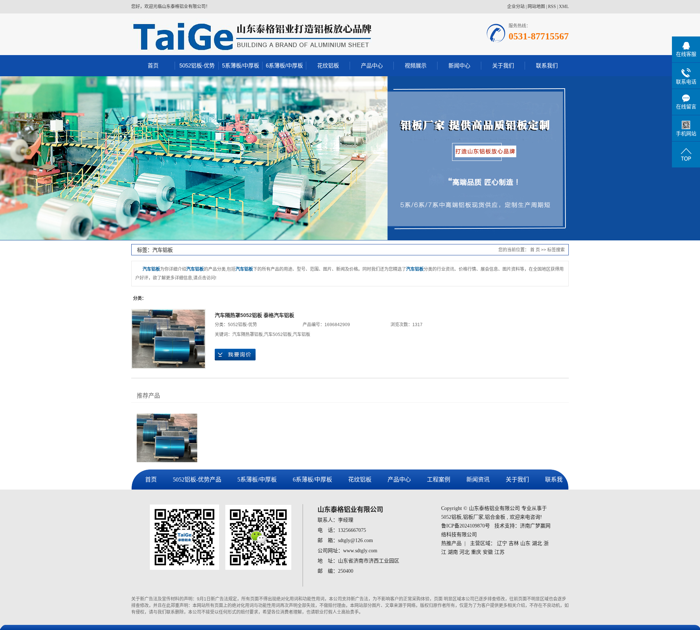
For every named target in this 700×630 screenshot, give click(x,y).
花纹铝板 (328, 65)
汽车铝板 (301, 334)
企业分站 (516, 6)
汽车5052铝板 (278, 334)
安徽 (488, 552)
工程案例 (438, 479)
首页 (153, 65)
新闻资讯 (478, 479)
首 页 (535, 249)
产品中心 (372, 65)
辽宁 (502, 543)
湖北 (537, 543)
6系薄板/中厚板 (284, 65)
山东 (525, 543)
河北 (464, 552)
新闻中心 (459, 65)
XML (564, 6)
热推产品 (451, 543)
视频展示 (416, 65)
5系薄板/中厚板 (240, 65)
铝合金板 (495, 517)
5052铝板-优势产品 (197, 479)
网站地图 (536, 6)
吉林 (514, 543)
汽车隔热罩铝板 (247, 334)
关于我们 (503, 65)
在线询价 (235, 354)
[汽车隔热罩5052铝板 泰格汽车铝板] (168, 339)
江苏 (499, 552)
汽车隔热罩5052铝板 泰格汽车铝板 (254, 315)
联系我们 (547, 65)
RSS (552, 6)
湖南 (453, 552)
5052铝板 (451, 517)
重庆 (476, 552)
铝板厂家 (473, 517)
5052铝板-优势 (197, 65)
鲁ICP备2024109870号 (465, 526)
